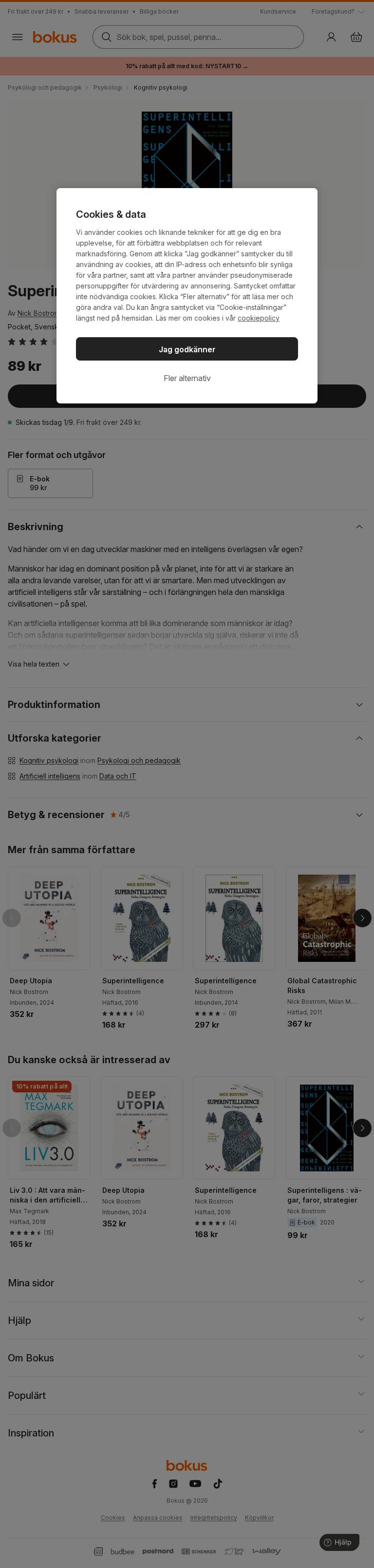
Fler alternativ (187, 378)
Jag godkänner (187, 349)
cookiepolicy (259, 318)
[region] (187, 295)
